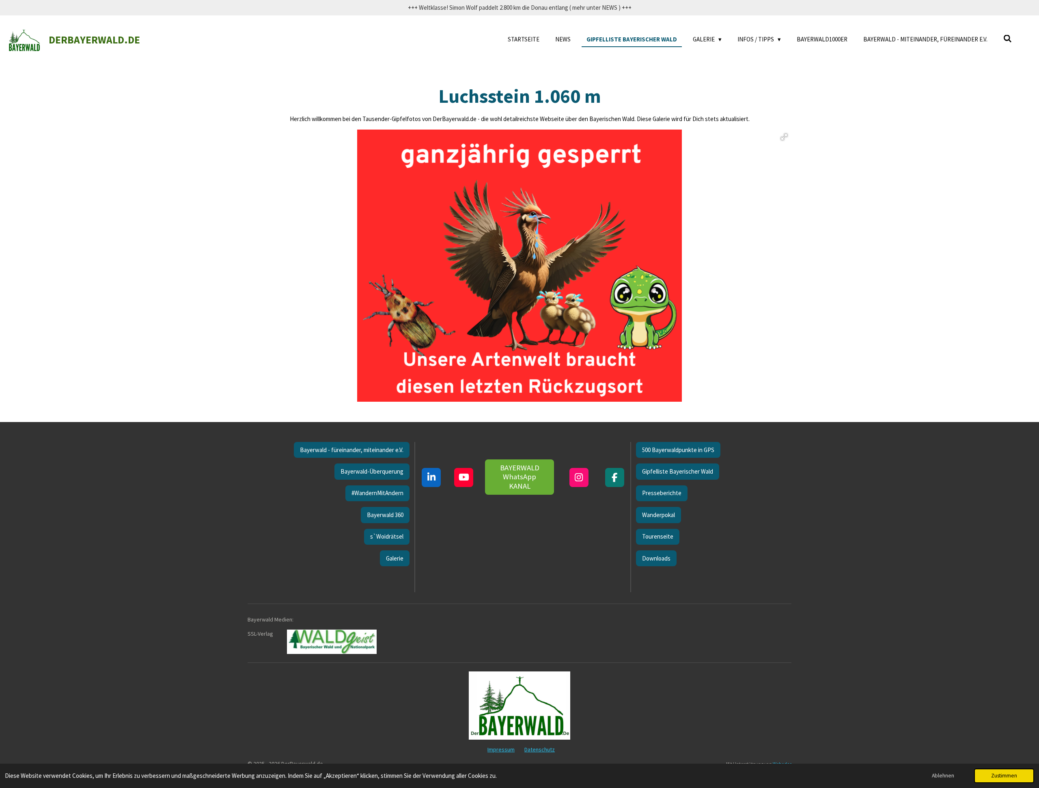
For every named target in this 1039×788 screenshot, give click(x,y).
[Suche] (1007, 39)
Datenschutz (539, 749)
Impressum (501, 749)
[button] (784, 136)
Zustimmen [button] (1004, 775)
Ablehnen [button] (943, 775)
